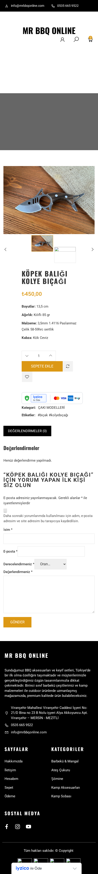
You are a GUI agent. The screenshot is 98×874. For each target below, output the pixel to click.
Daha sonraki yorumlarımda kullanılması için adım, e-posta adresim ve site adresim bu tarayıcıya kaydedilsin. (48, 518)
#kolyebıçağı (58, 415)
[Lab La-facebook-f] (6, 826)
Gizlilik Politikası (12, 80)
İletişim (10, 59)
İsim (8, 530)
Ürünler (11, 68)
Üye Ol (22, 68)
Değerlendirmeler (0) (27, 431)
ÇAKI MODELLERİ (51, 408)
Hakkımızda (14, 50)
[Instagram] (17, 826)
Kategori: (29, 408)
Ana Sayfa (13, 41)
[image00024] (65, 255)
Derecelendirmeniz (18, 564)
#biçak (43, 415)
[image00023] (42, 243)
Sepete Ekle (42, 366)
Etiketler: (28, 415)
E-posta (10, 551)
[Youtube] (28, 826)
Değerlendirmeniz (18, 572)
